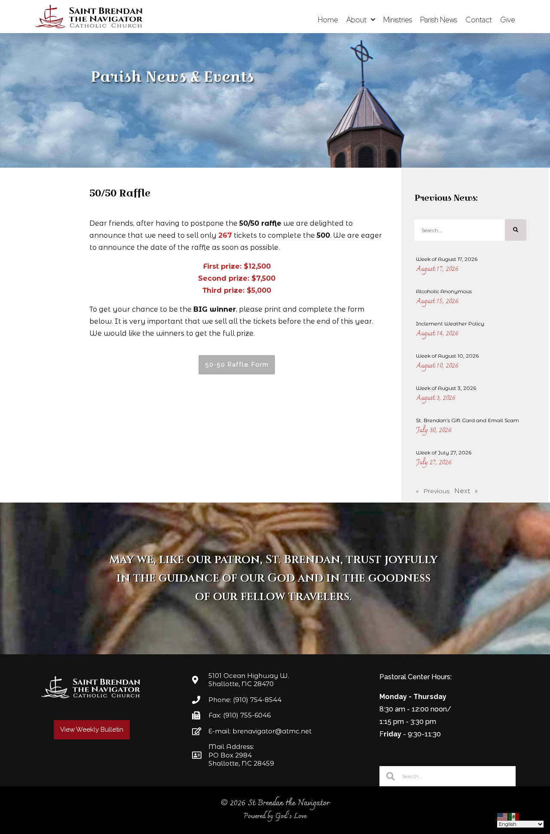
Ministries (397, 20)
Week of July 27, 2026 (443, 452)
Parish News (438, 20)
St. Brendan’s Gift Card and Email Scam (467, 420)
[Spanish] (513, 816)
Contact (478, 20)
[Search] (515, 230)
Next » (466, 491)
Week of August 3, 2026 (446, 388)
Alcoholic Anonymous (444, 291)
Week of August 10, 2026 (447, 356)
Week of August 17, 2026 (446, 259)
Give (507, 20)
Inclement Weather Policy (450, 323)
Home (328, 20)
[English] (502, 816)
